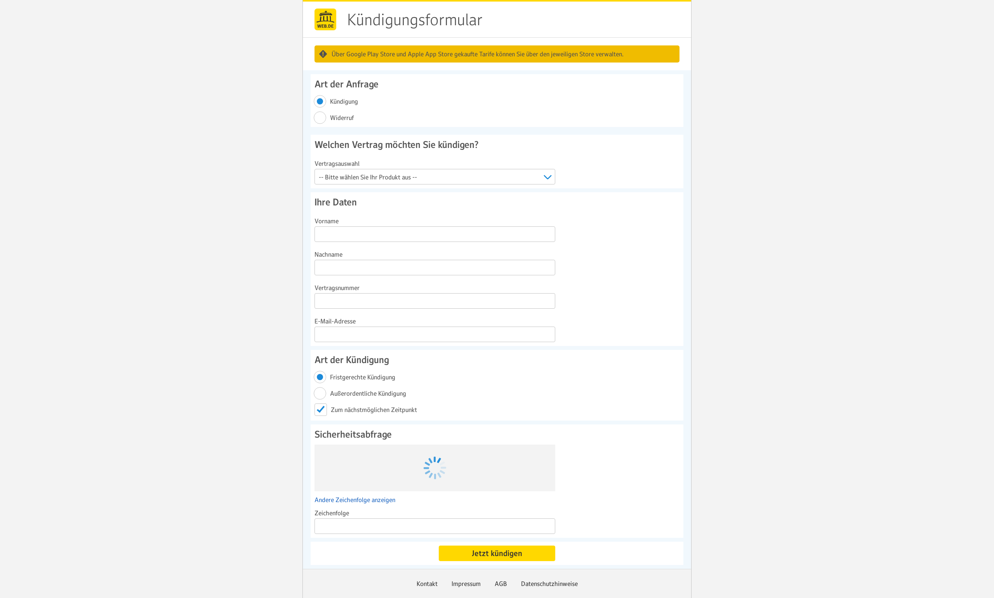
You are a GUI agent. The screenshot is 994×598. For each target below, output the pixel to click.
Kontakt (427, 584)
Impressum (466, 584)
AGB (501, 584)
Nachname (328, 254)
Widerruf (342, 118)
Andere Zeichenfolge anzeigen (355, 500)
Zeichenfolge (332, 513)
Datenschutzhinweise (549, 584)
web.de (325, 19)
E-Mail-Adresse (335, 321)
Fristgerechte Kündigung (363, 377)
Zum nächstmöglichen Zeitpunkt (374, 410)
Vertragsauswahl (337, 163)
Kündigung (344, 101)
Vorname (327, 221)
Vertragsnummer (337, 288)
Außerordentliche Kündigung (368, 393)
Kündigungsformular (415, 20)
